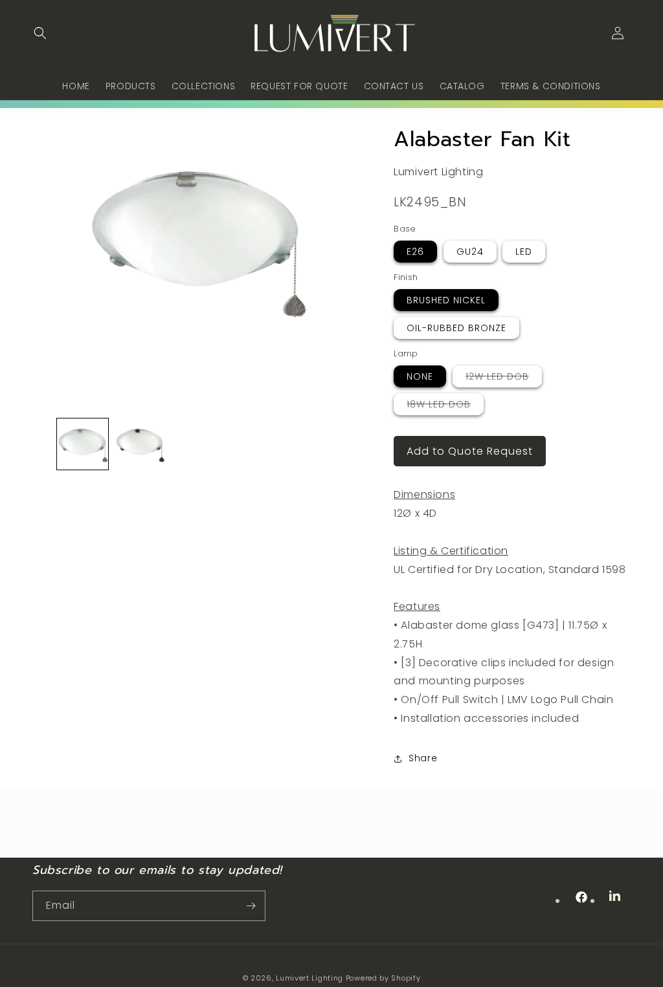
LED (523, 251)
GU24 (470, 251)
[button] (40, 33)
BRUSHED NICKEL (446, 300)
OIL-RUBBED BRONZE (456, 327)
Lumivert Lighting (309, 978)
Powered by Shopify (383, 978)
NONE (420, 376)
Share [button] (423, 758)
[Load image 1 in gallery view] (82, 443)
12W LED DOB (504, 378)
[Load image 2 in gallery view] (140, 443)
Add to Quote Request (470, 451)
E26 (415, 251)
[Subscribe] (250, 906)
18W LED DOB (445, 406)
